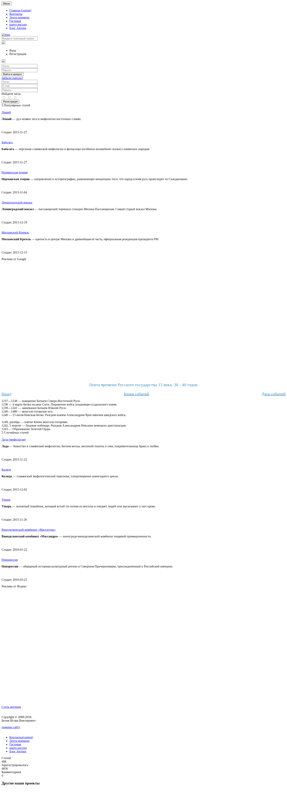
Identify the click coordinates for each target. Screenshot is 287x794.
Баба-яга (7, 142)
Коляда (6, 469)
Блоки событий (136, 394)
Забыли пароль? (12, 78)
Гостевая (15, 21)
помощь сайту (11, 727)
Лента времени (19, 17)
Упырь (6, 499)
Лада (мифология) (14, 439)
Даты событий (273, 394)
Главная (20, 10)
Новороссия (10, 559)
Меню (6, 3)
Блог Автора (17, 28)
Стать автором (11, 707)
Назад (6, 394)
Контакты (15, 14)
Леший (6, 112)
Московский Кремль (15, 232)
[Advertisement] (143, 319)
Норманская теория (15, 172)
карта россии (18, 24)
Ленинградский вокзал (17, 202)
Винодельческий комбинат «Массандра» (29, 529)
